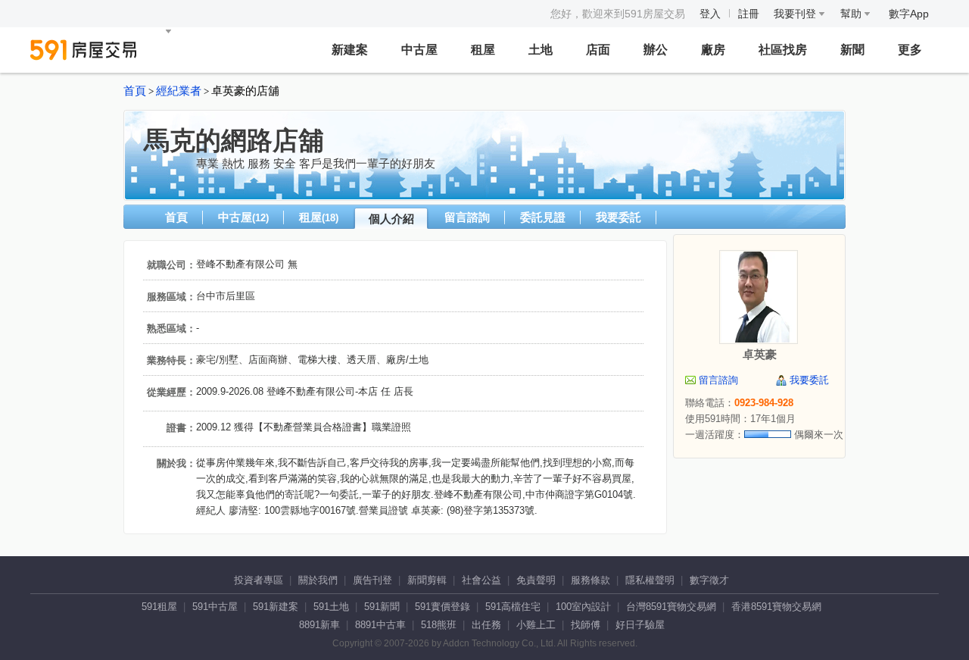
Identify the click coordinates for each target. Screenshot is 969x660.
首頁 (134, 91)
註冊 (748, 14)
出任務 (486, 624)
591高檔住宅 (513, 606)
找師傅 (585, 624)
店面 (598, 49)
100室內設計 (583, 606)
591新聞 (382, 606)
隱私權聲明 (650, 580)
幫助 (852, 14)
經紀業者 (178, 91)
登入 (710, 14)
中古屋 (419, 49)
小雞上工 (536, 624)
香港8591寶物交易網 (776, 606)
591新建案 (275, 606)
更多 (910, 49)
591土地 (331, 606)
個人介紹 (391, 218)
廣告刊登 (372, 580)
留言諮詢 (467, 217)
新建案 (350, 49)
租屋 (483, 49)
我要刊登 (796, 14)
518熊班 (438, 624)
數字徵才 (709, 580)
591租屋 (159, 606)
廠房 (713, 49)
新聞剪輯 (427, 580)
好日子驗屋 (640, 624)
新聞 (852, 49)
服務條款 (590, 580)
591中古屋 (215, 606)
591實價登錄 (442, 606)
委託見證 (543, 217)
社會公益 (481, 580)
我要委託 (618, 217)
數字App (909, 14)
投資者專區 (258, 580)
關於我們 (318, 580)
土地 (540, 49)
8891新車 (319, 624)
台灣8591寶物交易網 (671, 606)
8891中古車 (380, 624)
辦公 (655, 49)
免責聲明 (536, 580)
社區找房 (783, 49)
